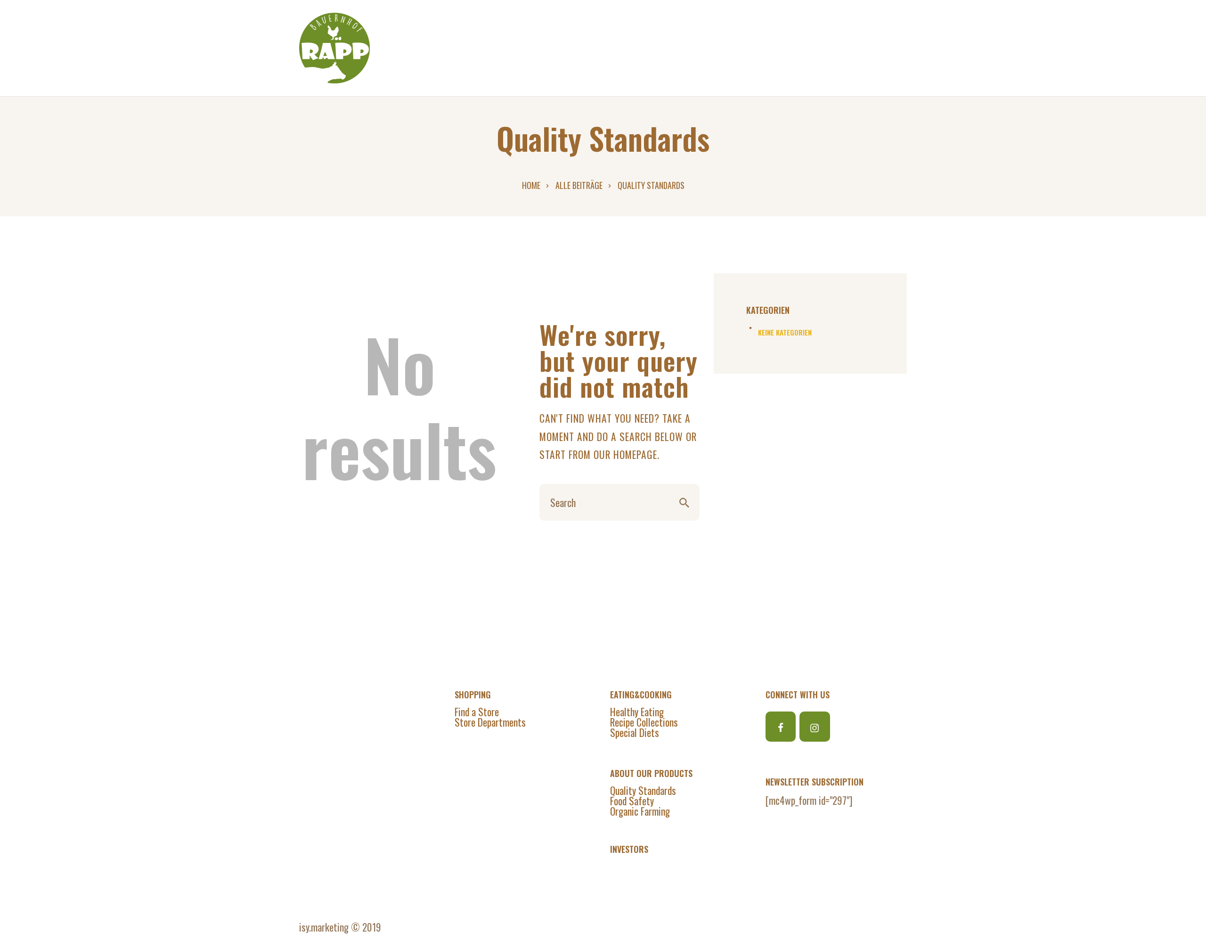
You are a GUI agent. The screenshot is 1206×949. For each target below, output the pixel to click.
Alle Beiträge (579, 185)
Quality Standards (643, 790)
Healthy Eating (637, 711)
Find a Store (477, 711)
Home (531, 185)
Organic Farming (640, 810)
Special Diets (634, 732)
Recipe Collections (644, 721)
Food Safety (632, 800)
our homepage (625, 454)
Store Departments (490, 721)
